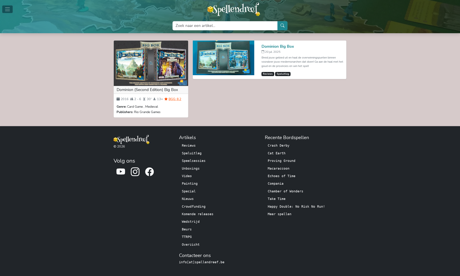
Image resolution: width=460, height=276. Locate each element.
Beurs (187, 229)
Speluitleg (192, 153)
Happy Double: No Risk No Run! (296, 206)
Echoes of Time (281, 176)
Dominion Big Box (277, 46)
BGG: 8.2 (175, 99)
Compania (276, 183)
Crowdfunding (194, 206)
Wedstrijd (191, 221)
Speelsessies (194, 161)
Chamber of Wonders (285, 191)
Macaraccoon (278, 168)
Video (187, 176)
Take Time (277, 199)
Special (189, 191)
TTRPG (187, 237)
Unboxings (191, 168)
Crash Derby (278, 145)
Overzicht (191, 244)
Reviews (189, 145)
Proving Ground (281, 161)
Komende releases (197, 214)
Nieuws (188, 199)
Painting (190, 183)
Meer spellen (279, 214)
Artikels (187, 138)
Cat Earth (277, 153)
